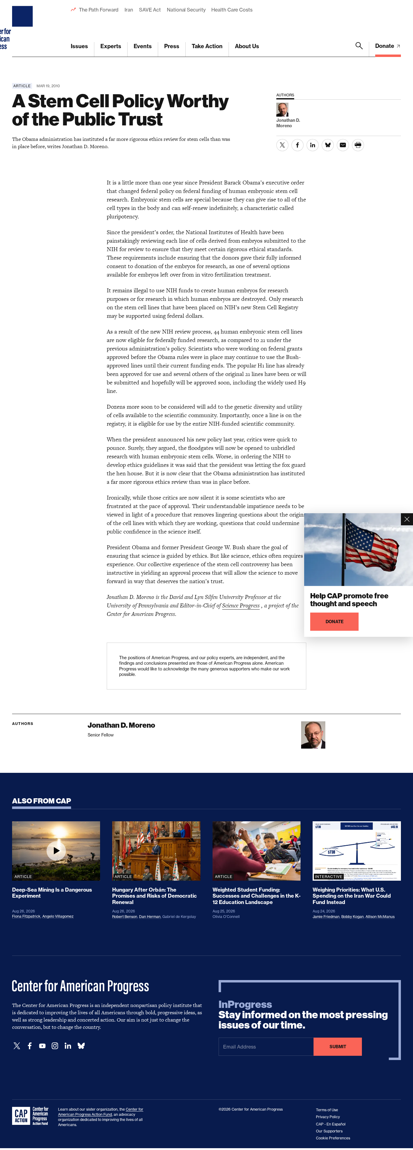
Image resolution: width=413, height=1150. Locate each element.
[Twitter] (17, 1046)
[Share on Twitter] (282, 145)
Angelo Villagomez (57, 916)
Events (143, 46)
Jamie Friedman (326, 916)
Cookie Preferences (333, 1138)
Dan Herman (150, 916)
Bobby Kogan (352, 916)
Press (171, 46)
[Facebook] (29, 1046)
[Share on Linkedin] (313, 145)
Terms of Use (327, 1110)
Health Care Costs (231, 10)
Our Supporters (329, 1131)
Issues (79, 46)
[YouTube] (42, 1046)
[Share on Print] (358, 145)
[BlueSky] (81, 1046)
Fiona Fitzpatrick (26, 916)
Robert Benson (124, 916)
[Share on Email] (343, 145)
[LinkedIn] (68, 1046)
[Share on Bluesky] (328, 145)
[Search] (359, 49)
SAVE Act (150, 10)
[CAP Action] (32, 1116)
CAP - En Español (331, 1124)
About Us (247, 46)
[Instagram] (55, 1046)
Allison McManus (380, 916)
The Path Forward (99, 10)
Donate (385, 45)
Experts (110, 46)
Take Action (207, 46)
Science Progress (241, 605)
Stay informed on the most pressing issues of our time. (303, 1014)
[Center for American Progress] (23, 28)
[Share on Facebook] (297, 145)
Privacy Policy (328, 1117)
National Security (186, 10)
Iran (129, 10)
